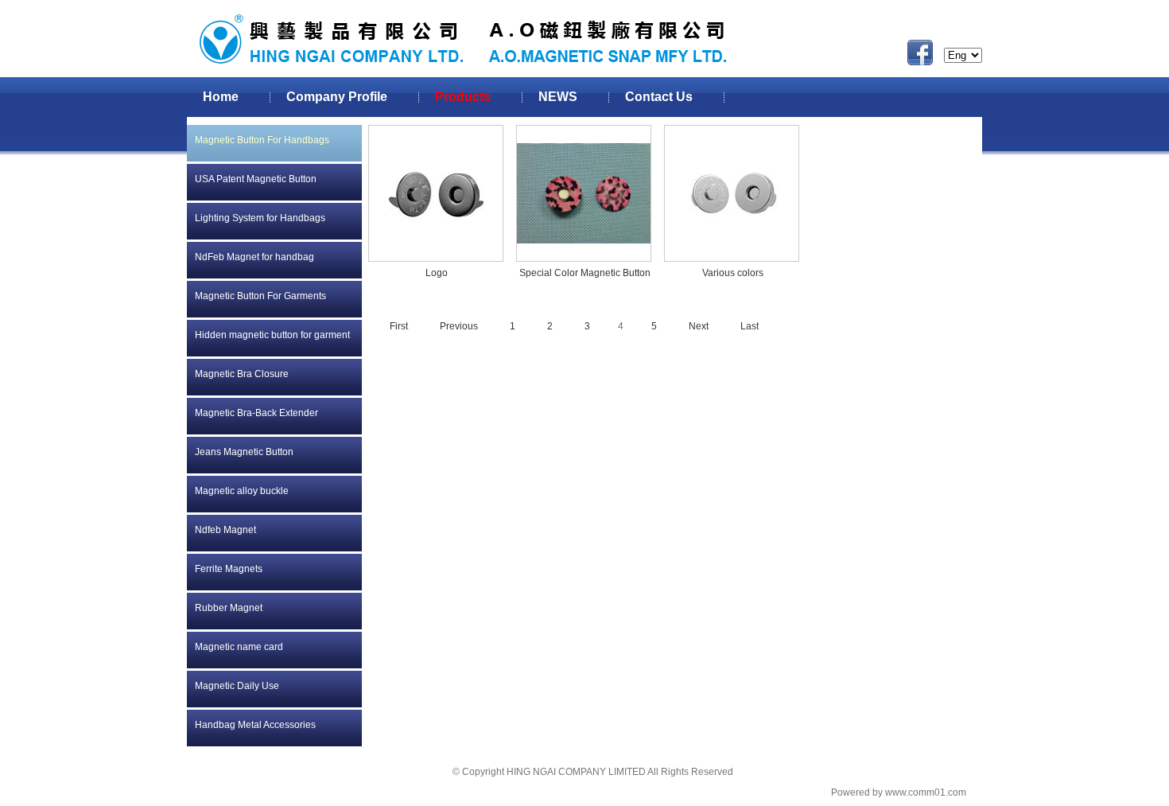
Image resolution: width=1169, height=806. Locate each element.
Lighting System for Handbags (260, 218)
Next (699, 326)
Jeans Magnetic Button (244, 452)
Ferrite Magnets (228, 568)
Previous (459, 326)
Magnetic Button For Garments (260, 296)
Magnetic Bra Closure (242, 374)
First (399, 326)
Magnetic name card (239, 646)
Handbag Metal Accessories (255, 724)
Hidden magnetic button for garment (272, 335)
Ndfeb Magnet (225, 529)
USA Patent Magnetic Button (256, 179)
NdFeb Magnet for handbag (254, 257)
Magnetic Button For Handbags (262, 140)
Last (749, 326)
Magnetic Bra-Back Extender (256, 413)
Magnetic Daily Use (237, 685)
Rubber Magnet (228, 607)
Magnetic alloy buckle (242, 490)
